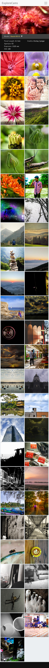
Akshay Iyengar (38, 41)
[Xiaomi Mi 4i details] (21, 36)
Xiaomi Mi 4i (15, 36)
